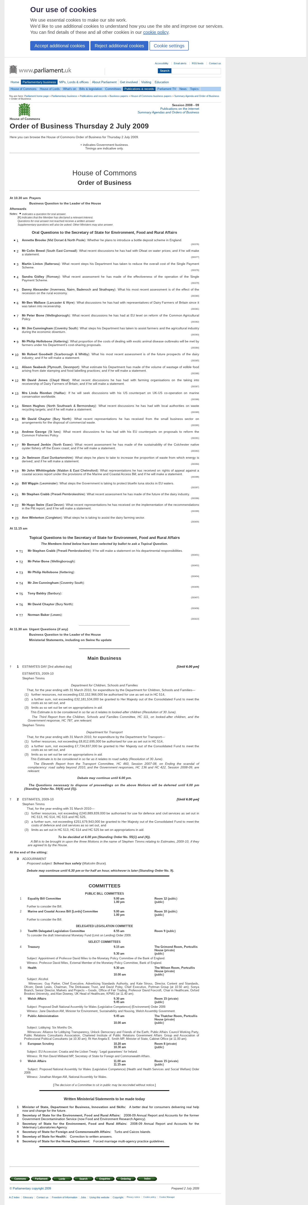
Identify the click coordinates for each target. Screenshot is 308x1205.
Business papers (119, 96)
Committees (113, 89)
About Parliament (104, 82)
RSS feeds (198, 63)
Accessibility (161, 63)
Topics (194, 89)
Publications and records (93, 96)
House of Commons (24, 89)
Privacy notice (133, 1197)
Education (162, 82)
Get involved (129, 82)
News (183, 89)
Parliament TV (166, 89)
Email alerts (180, 63)
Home (15, 82)
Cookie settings (169, 45)
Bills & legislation (90, 89)
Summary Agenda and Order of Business (196, 96)
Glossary (28, 1197)
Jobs (83, 1197)
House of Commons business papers (151, 96)
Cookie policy (149, 1197)
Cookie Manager (167, 1197)
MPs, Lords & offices (74, 82)
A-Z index (14, 1197)
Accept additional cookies (59, 45)
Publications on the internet (179, 108)
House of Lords (50, 89)
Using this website (99, 1197)
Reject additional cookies (119, 45)
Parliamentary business (39, 82)
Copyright (118, 1197)
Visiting (146, 82)
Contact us (215, 63)
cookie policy (155, 32)
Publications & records (139, 89)
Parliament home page (36, 96)
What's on (69, 89)
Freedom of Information (64, 1197)
